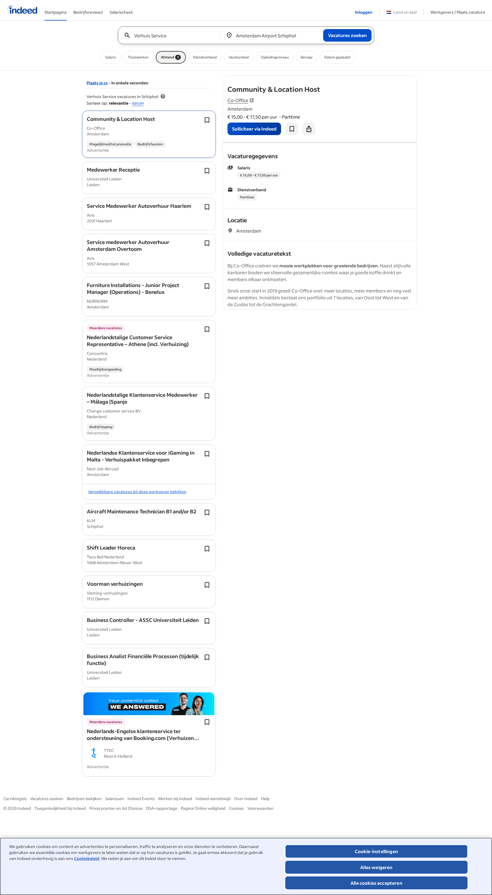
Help (265, 798)
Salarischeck (121, 12)
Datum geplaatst (337, 57)
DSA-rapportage (161, 808)
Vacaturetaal (239, 57)
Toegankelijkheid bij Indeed (60, 808)
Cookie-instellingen (376, 851)
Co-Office (237, 100)
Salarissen (114, 798)
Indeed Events (141, 798)
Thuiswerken (138, 57)
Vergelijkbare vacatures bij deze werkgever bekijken (137, 491)
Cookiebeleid (86, 858)
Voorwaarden (260, 808)
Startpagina (55, 12)
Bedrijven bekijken (84, 798)
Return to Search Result (379, 79)
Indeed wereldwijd (213, 798)
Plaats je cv (97, 83)
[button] (121, 118)
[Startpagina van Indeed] (22, 10)
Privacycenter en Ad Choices (116, 808)
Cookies (236, 808)
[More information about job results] (162, 96)
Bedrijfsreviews (88, 12)
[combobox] (171, 35)
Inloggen (363, 12)
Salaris (110, 57)
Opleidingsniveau (275, 57)
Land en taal (401, 12)
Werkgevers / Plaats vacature (457, 12)
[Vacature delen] (309, 129)
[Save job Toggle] (207, 120)
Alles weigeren (376, 867)
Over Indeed (246, 798)
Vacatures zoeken (46, 798)
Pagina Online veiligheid (203, 808)
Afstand (170, 57)
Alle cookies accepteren (376, 883)
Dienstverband (205, 57)
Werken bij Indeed (175, 798)
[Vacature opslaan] (292, 129)
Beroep (306, 57)
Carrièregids (15, 798)
